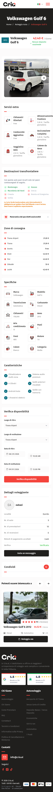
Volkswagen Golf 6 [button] (38, 24)
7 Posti (29, 734)
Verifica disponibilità (27, 479)
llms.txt (18, 786)
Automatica (31, 729)
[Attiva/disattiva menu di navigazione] (48, 4)
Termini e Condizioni (10, 726)
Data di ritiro (9, 449)
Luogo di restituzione (12, 434)
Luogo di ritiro (10, 420)
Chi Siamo (6, 704)
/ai (13, 786)
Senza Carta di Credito (36, 704)
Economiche (31, 718)
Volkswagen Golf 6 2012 (17, 626)
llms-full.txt (6, 788)
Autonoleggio (7, 699)
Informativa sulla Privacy (12, 731)
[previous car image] (9, 78)
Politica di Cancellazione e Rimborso (13, 738)
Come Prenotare (9, 710)
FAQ (3, 715)
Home (8, 24)
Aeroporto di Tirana (35, 699)
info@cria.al (16, 757)
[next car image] (43, 78)
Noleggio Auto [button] (21, 24)
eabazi (19, 505)
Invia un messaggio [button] (26, 553)
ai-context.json (17, 788)
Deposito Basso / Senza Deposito (36, 711)
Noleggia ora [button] (27, 639)
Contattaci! (6, 721)
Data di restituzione (12, 464)
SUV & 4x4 (30, 724)
